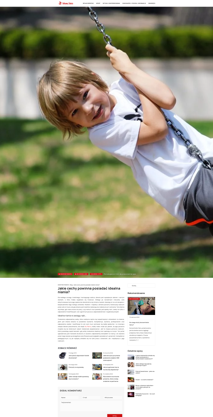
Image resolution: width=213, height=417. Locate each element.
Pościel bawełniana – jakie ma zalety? (145, 372)
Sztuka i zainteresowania (111, 3)
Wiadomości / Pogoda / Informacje (134, 3)
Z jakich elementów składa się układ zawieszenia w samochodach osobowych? (145, 357)
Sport (98, 3)
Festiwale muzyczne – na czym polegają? (145, 394)
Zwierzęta (151, 3)
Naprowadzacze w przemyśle (140, 322)
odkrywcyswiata (66, 274)
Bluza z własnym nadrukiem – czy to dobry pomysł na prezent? (145, 387)
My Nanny (88, 326)
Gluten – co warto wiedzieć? (144, 380)
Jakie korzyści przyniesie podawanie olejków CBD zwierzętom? (111, 358)
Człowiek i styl (96, 274)
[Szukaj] (130, 286)
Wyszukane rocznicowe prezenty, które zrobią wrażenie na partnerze (111, 379)
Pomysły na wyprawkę (76, 367)
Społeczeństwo (88, 3)
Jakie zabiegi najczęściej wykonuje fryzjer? (143, 364)
